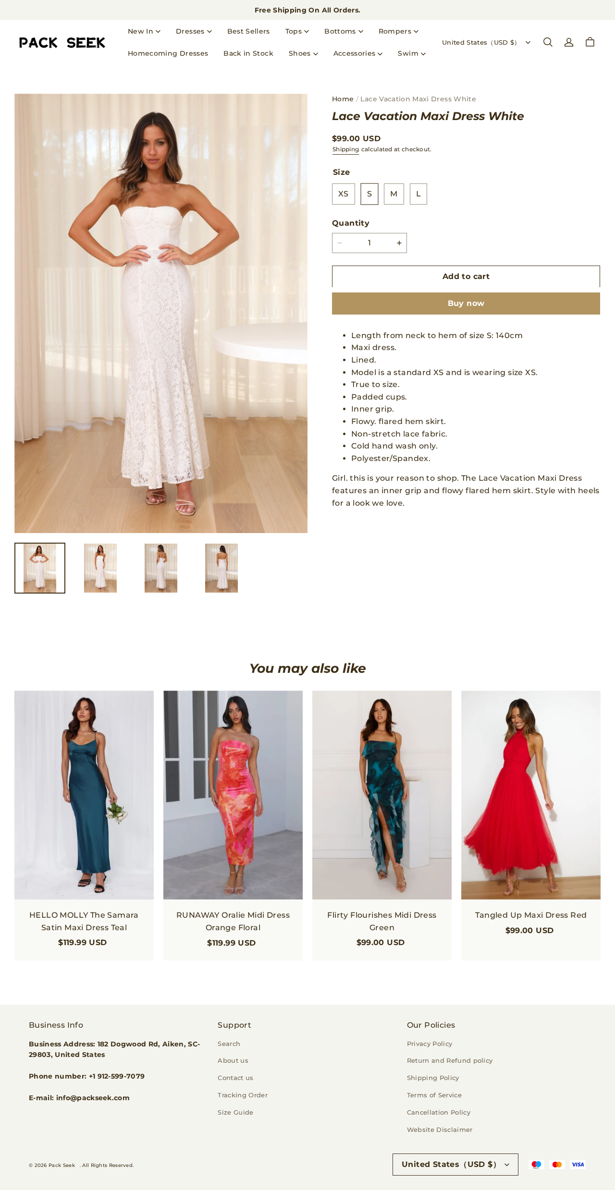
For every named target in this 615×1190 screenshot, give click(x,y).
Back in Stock (248, 53)
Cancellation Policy (438, 1112)
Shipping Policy (433, 1077)
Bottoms (340, 31)
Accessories (354, 53)
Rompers (395, 31)
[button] (547, 42)
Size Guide (235, 1112)
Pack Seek (62, 1165)
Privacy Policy (430, 1043)
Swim (408, 53)
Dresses (190, 31)
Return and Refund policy (450, 1060)
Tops (293, 31)
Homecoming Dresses (168, 53)
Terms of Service (434, 1095)
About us (233, 1060)
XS (343, 193)
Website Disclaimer (440, 1129)
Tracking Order (243, 1095)
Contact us (235, 1077)
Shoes (300, 53)
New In (140, 31)
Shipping (345, 149)
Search (229, 1043)
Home (343, 99)
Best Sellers (248, 31)
